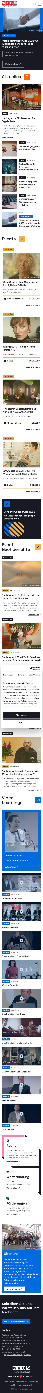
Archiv (13, 1385)
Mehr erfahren (13, 1289)
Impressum (9, 1382)
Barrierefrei (33, 1382)
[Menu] (39, 4)
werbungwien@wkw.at (14, 1321)
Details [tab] (21, 675)
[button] (34, 4)
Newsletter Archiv (25, 1385)
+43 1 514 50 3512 (12, 1349)
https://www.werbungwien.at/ (17, 1355)
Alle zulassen (21, 715)
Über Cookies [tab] (34, 675)
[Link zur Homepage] (9, 4)
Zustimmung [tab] (8, 675)
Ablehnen (21, 723)
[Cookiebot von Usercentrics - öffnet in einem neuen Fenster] (30, 668)
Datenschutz (21, 1382)
